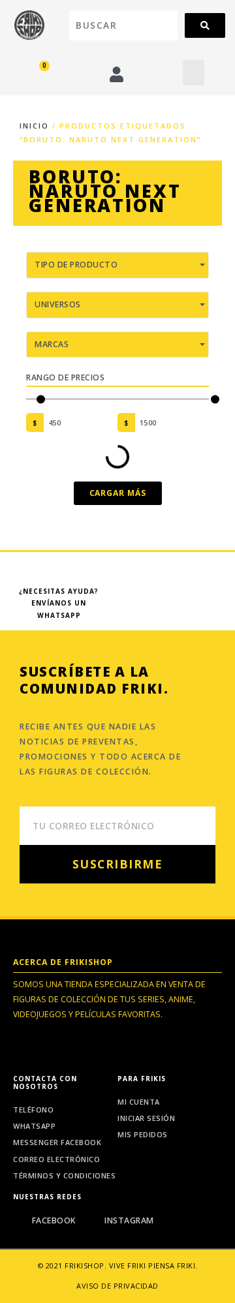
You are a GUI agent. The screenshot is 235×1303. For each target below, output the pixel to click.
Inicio (34, 125)
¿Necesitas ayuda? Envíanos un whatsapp (59, 603)
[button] (193, 72)
